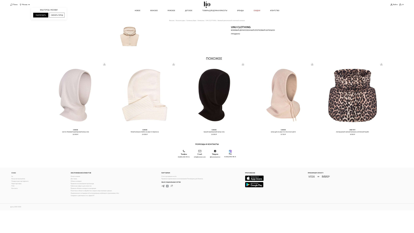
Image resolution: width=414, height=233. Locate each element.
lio (12, 176)
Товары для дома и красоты (214, 11)
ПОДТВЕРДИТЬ (41, 15)
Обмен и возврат (76, 181)
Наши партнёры (16, 184)
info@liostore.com (200, 155)
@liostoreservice (215, 155)
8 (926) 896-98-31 (230, 155)
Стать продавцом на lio (168, 176)
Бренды (240, 11)
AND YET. (352, 130)
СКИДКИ (257, 11)
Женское (154, 11)
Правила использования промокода (82, 184)
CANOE (75, 130)
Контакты (14, 188)
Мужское (171, 11)
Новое (137, 11)
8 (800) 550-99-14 (184, 155)
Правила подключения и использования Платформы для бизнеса (182, 179)
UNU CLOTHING (241, 27)
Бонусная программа (18, 179)
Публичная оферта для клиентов (81, 186)
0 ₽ (403, 5)
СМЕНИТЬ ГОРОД (57, 15)
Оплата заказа (75, 176)
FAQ (12, 186)
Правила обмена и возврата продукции (83, 188)
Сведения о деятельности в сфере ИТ (83, 196)
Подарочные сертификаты (19, 181)
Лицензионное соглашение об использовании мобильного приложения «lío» (95, 193)
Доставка (74, 179)
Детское (188, 11)
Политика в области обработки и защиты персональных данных (91, 191)
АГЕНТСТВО (274, 11)
